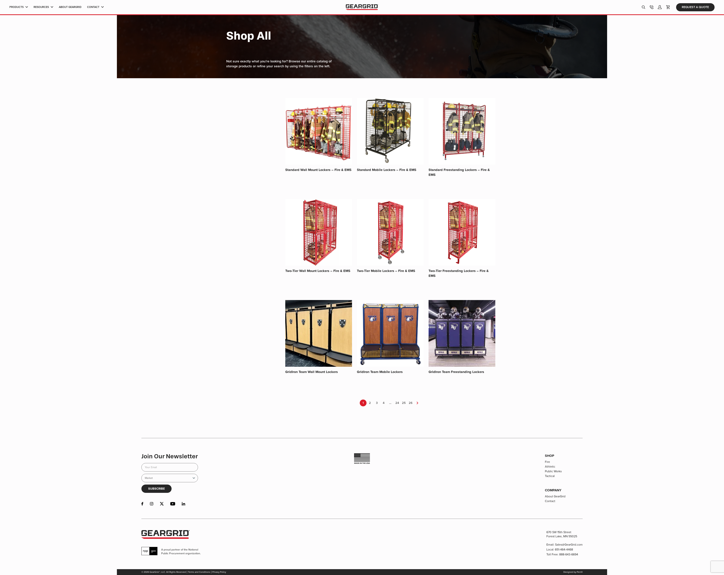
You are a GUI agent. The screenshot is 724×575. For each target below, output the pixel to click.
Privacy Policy (219, 572)
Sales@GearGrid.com (569, 544)
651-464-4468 (564, 549)
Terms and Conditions (199, 572)
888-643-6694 (568, 554)
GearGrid (362, 7)
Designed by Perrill (573, 572)
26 (411, 403)
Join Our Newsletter (169, 456)
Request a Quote (695, 7)
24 (397, 403)
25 (404, 403)
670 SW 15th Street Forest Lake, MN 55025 (561, 534)
